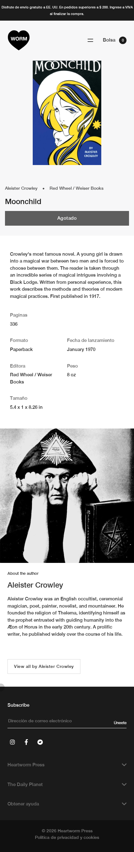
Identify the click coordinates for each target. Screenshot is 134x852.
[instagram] (12, 742)
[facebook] (26, 742)
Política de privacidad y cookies (67, 837)
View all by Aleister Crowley (44, 666)
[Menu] (90, 40)
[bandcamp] (40, 742)
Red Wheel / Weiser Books (76, 188)
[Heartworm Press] (19, 40)
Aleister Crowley (21, 188)
